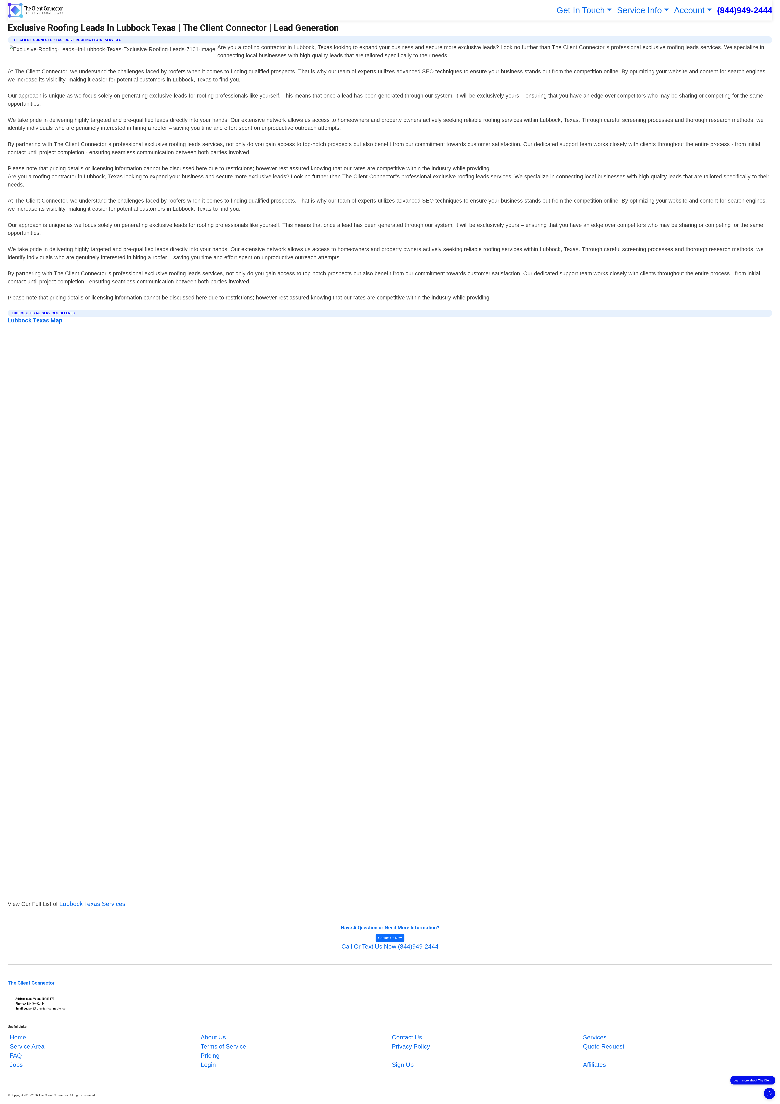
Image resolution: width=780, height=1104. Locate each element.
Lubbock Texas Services (92, 903)
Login (208, 1064)
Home (18, 1037)
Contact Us (407, 1037)
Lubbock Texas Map (35, 320)
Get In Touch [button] (581, 10)
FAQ (16, 1055)
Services (595, 1037)
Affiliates (594, 1064)
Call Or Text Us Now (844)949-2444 (390, 946)
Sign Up (403, 1064)
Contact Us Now (390, 938)
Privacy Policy (411, 1046)
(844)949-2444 (744, 10)
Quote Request (603, 1046)
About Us (213, 1037)
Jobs (16, 1064)
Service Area (27, 1046)
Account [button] (689, 10)
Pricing (210, 1055)
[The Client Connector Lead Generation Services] (35, 10)
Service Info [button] (639, 10)
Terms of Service (223, 1046)
